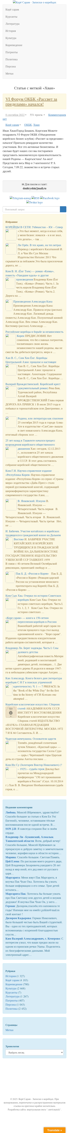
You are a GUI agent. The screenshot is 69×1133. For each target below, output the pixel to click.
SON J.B (10, 829)
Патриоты (11, 52)
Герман (10, 906)
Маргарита (12, 877)
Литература (12, 23)
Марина (10, 857)
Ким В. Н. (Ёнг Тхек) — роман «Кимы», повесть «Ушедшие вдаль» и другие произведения (29, 275)
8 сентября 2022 (15, 115)
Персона (10, 66)
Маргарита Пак (15, 894)
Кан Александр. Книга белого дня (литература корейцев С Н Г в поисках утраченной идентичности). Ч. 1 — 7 (33, 682)
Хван (36, 125)
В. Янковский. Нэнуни (31, 501)
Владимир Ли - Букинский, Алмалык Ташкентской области (29, 839)
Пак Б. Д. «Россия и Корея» (32, 573)
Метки (9, 73)
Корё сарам (12, 9)
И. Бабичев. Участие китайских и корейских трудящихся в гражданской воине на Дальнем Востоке (33, 535)
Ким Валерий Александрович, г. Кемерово (32, 938)
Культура (10, 38)
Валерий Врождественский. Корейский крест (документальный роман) (33, 386)
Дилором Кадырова (18, 918)
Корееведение (13, 45)
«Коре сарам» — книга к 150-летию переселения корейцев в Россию (31, 620)
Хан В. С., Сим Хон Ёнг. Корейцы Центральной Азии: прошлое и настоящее (30, 360)
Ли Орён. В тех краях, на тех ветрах (39, 245)
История (10, 31)
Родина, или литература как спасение (40, 418)
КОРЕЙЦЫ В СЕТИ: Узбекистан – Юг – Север (34, 227)
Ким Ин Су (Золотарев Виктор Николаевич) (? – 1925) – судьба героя (33, 767)
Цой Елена (12, 861)
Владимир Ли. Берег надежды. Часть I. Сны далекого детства (31, 650)
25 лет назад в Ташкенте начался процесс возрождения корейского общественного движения (30, 444)
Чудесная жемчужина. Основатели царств (30, 738)
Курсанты (11, 16)
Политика (11, 59)
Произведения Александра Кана (32, 301)
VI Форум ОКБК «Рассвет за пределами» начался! (31, 101)
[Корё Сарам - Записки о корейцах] (34, 2)
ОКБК (28, 125)
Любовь (10, 812)
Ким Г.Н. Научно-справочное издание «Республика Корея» (28, 473)
